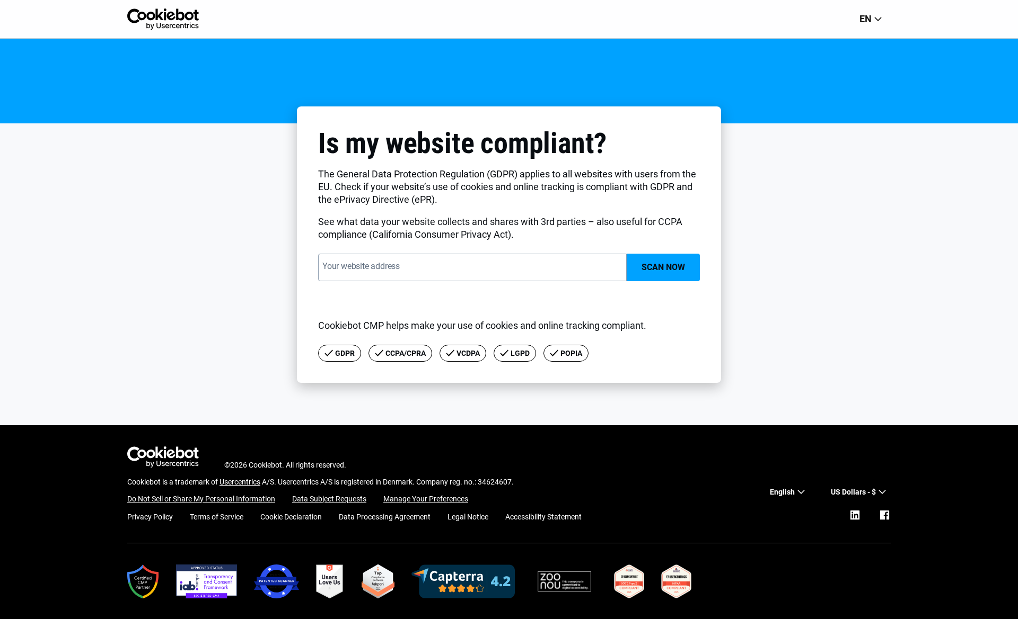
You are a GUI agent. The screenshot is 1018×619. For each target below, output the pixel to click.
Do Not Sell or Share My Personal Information (201, 499)
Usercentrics (240, 482)
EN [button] (865, 18)
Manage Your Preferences (425, 499)
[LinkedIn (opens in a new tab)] (854, 515)
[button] (859, 491)
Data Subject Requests (329, 499)
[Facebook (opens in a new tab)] (884, 515)
